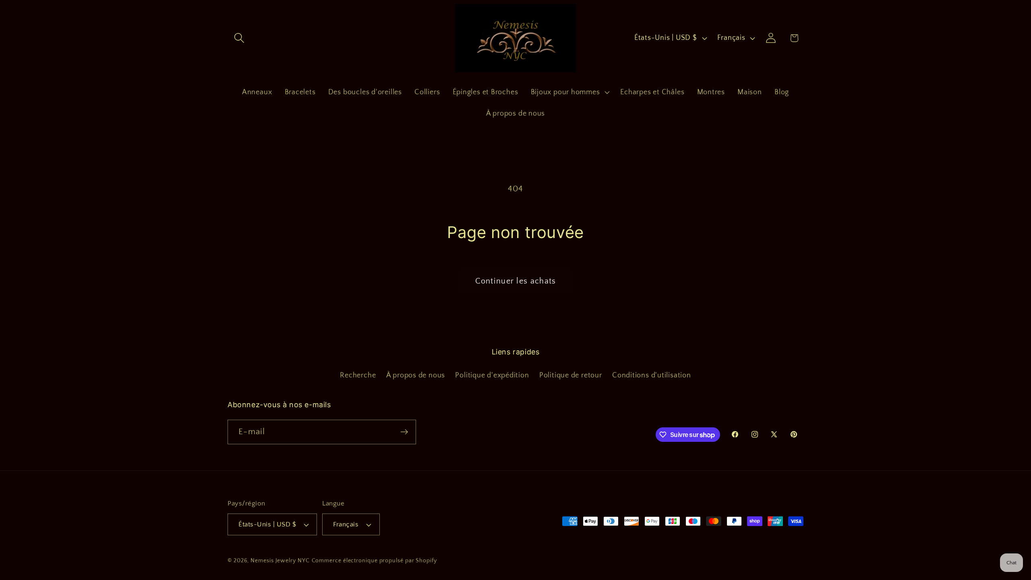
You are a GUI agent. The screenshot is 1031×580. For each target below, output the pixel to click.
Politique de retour (570, 375)
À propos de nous (415, 375)
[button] (239, 38)
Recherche (358, 375)
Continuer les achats (515, 281)
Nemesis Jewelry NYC (280, 560)
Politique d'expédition (492, 375)
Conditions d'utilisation (651, 375)
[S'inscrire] (404, 432)
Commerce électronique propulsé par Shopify (374, 560)
